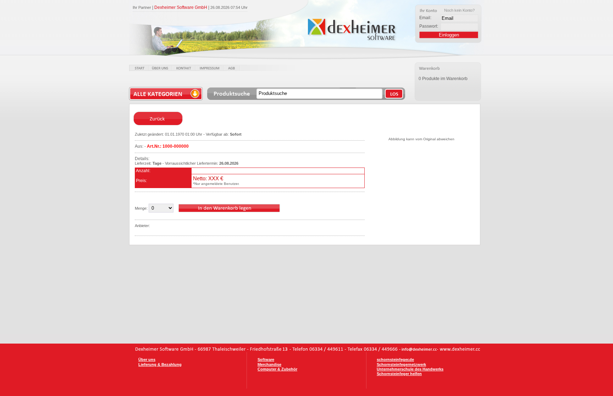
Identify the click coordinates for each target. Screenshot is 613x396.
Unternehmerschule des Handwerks (410, 369)
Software (266, 359)
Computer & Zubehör (277, 369)
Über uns (146, 359)
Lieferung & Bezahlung (160, 364)
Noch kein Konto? (459, 10)
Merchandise (269, 364)
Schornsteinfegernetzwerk (401, 364)
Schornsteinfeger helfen (399, 374)
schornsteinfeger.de (395, 359)
